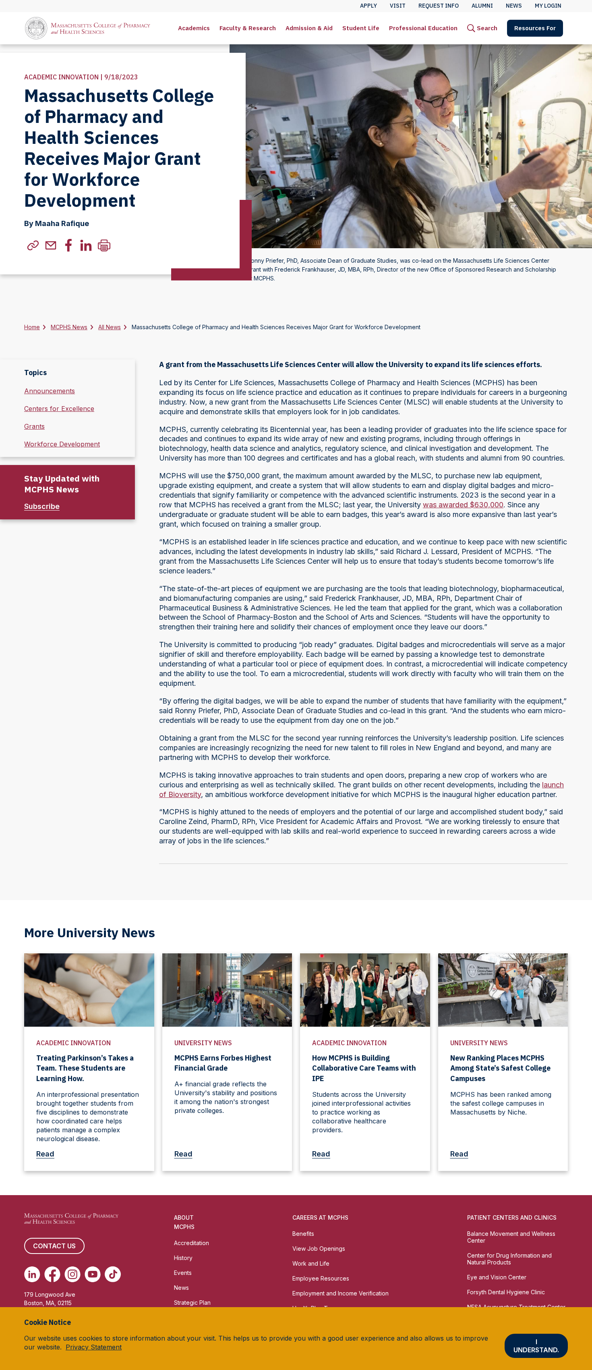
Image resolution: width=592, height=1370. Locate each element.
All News (109, 327)
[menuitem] (194, 28)
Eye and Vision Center (496, 1277)
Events (183, 1272)
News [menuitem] (514, 5)
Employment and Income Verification (340, 1293)
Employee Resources (320, 1278)
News (181, 1287)
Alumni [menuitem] (482, 5)
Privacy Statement (94, 1347)
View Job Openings (318, 1248)
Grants (34, 426)
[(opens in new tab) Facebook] (52, 1274)
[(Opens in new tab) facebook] (68, 245)
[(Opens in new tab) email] (51, 245)
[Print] (104, 245)
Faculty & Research (247, 28)
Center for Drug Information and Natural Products (509, 1259)
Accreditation (191, 1242)
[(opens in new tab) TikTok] (113, 1274)
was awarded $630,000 (463, 504)
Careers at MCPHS (320, 1217)
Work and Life (310, 1263)
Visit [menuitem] (398, 5)
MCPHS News (69, 327)
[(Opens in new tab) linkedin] (86, 245)
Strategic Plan (192, 1302)
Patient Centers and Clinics (512, 1217)
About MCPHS (184, 1222)
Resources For (535, 28)
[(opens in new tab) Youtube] (93, 1274)
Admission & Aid (309, 28)
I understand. (536, 1346)
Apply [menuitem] (368, 5)
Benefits (303, 1233)
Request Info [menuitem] (438, 5)
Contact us (54, 1246)
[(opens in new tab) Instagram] (72, 1274)
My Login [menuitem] (548, 5)
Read (45, 1154)
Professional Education (423, 28)
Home (32, 327)
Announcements (49, 391)
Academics (194, 28)
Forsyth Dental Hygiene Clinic (506, 1292)
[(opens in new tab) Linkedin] (32, 1274)
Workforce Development (62, 444)
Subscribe (42, 506)
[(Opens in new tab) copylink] (33, 245)
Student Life (360, 28)
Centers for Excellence (59, 409)
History (183, 1257)
